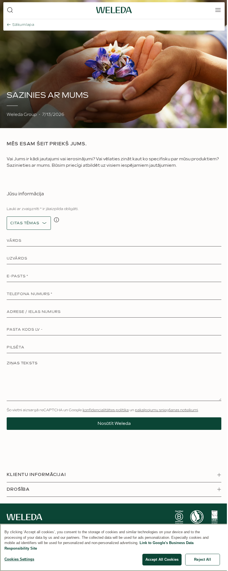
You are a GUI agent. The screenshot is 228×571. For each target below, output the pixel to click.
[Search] (10, 10)
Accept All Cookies (162, 559)
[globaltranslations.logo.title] (114, 10)
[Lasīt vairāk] (179, 517)
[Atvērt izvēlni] (218, 10)
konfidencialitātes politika (106, 410)
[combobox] (24, 223)
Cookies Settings (19, 559)
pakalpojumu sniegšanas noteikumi (166, 410)
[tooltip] (56, 219)
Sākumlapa (23, 25)
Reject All (202, 559)
